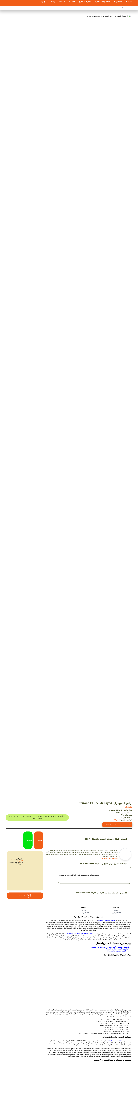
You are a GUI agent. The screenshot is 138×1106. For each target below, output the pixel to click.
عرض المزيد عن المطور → (109, 858)
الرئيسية (125, 16)
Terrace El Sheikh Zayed (106, 920)
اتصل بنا (40, 840)
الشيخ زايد (118, 16)
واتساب (29, 840)
